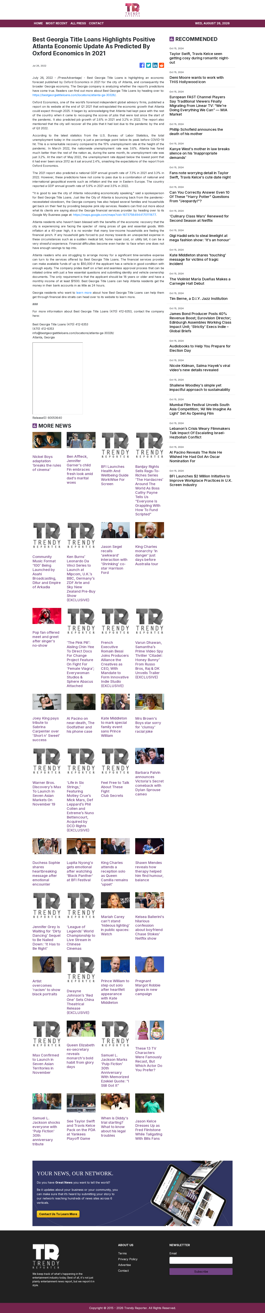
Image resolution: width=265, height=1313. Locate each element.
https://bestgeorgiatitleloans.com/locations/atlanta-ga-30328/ (74, 95)
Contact (123, 1270)
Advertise (124, 1265)
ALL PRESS (78, 23)
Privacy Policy (128, 1259)
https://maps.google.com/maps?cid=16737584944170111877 (114, 215)
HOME (38, 23)
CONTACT (96, 23)
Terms (122, 1253)
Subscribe (201, 1271)
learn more (84, 292)
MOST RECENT (57, 23)
